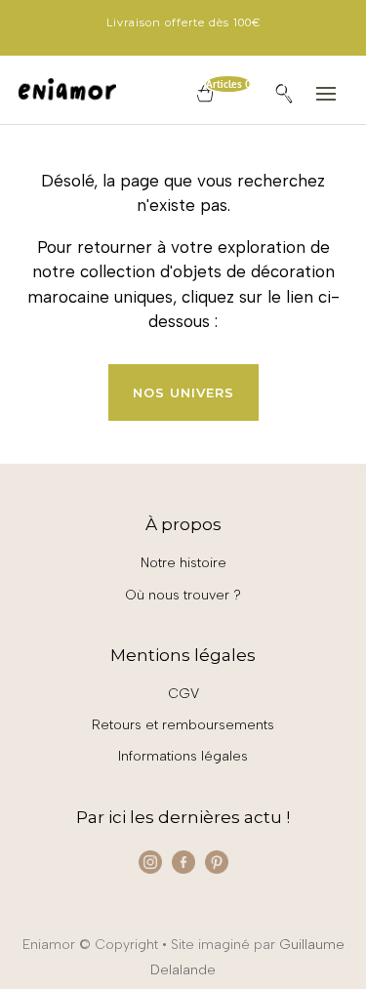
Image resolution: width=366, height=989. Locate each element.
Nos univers (183, 392)
